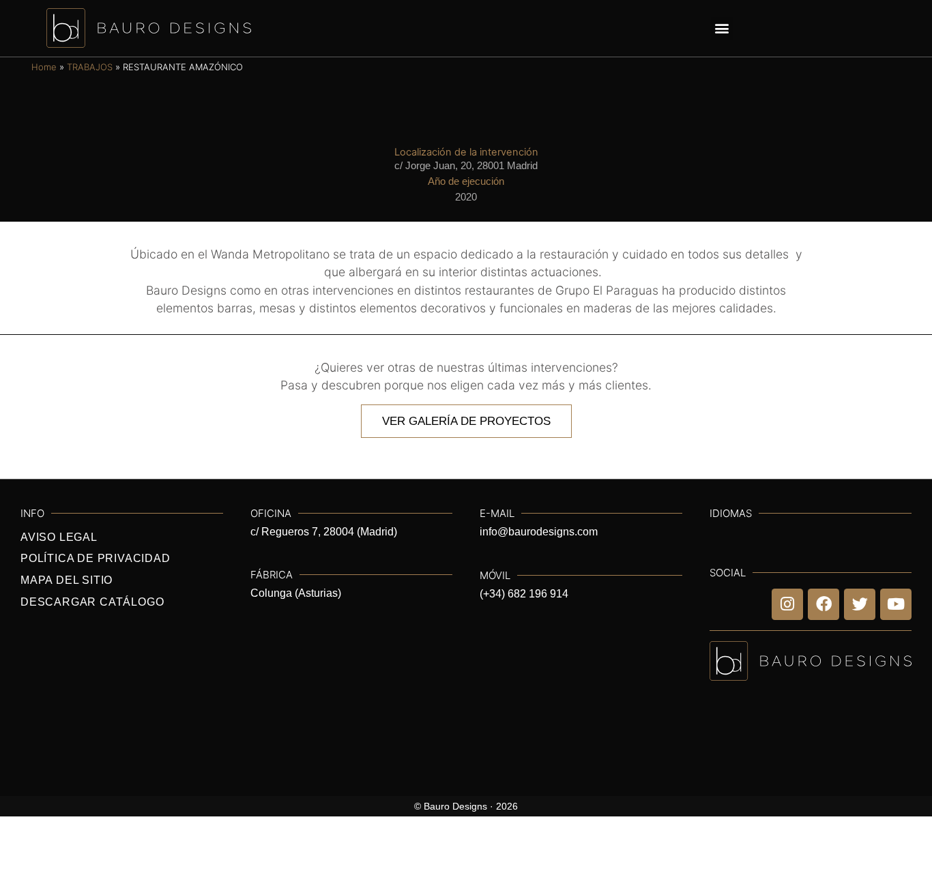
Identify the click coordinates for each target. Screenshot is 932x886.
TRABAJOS (90, 66)
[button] (722, 28)
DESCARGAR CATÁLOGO (92, 602)
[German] (883, 28)
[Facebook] (823, 604)
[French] (861, 28)
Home (44, 66)
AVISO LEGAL (59, 537)
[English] (839, 28)
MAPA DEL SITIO (66, 580)
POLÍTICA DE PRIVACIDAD (95, 558)
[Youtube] (896, 604)
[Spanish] (905, 28)
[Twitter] (859, 604)
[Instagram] (787, 604)
